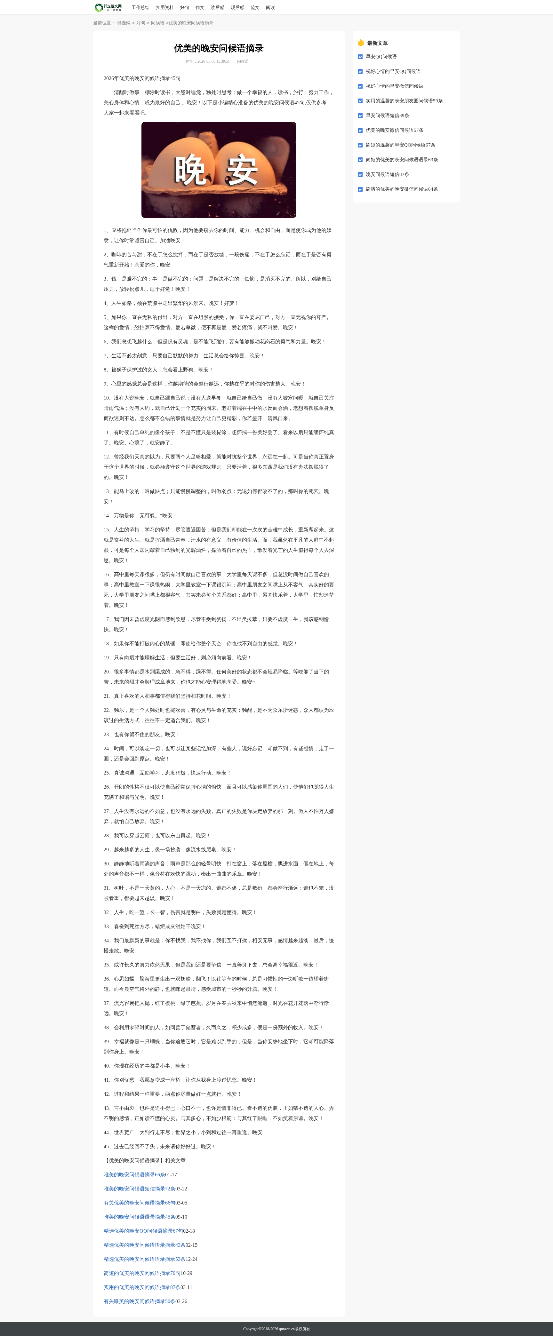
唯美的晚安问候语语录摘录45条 (139, 1217)
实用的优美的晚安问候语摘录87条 (142, 1287)
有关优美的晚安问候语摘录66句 (139, 1202)
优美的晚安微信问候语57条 (395, 130)
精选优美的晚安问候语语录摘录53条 (145, 1259)
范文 (255, 7)
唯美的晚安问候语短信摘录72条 (139, 1188)
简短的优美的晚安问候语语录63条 (402, 159)
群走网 (124, 22)
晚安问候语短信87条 (387, 174)
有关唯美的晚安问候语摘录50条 (139, 1301)
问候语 (157, 22)
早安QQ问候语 (381, 56)
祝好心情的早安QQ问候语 (393, 71)
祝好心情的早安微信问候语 (394, 86)
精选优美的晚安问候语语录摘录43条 (145, 1245)
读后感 (217, 7)
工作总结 (140, 7)
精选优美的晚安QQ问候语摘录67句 (143, 1231)
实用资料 (165, 7)
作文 (200, 7)
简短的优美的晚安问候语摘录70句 (142, 1273)
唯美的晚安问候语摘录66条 (134, 1174)
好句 (184, 7)
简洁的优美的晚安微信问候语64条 (402, 189)
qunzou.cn (287, 1329)
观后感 (237, 7)
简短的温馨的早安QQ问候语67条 (401, 144)
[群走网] (112, 8)
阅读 (270, 7)
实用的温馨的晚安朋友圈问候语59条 (404, 100)
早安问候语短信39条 (387, 115)
